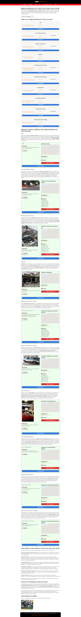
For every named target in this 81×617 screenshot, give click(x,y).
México (26, 6)
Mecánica (24, 4)
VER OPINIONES (40, 28)
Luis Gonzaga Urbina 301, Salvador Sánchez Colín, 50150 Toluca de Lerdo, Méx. (28, 25)
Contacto (55, 4)
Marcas (36, 4)
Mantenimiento (30, 4)
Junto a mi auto (23, 6)
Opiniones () (40, 26)
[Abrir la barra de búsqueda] (59, 4)
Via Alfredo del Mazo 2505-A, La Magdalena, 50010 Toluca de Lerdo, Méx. (28, 47)
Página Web (40, 24)
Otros (39, 4)
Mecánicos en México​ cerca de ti (47, 4)
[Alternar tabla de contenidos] (32, 16)
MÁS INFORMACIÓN (40, 212)
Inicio (22, 4)
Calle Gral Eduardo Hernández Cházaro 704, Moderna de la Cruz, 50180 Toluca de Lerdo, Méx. (28, 101)
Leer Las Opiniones (46, 157)
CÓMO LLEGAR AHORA (50, 209)
